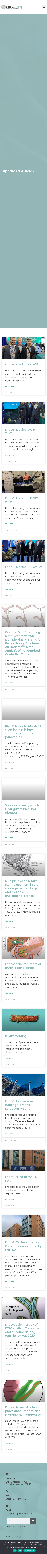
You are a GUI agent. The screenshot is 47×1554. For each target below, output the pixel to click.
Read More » (9, 386)
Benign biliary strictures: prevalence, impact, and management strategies (23, 1411)
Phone (9, 1495)
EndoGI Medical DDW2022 (23, 567)
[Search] (33, 1521)
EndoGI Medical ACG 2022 (20, 431)
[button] (44, 6)
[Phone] (7, 1491)
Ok (15, 1550)
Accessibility (21, 1526)
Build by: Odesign (13, 1536)
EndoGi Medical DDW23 (21, 364)
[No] (44, 1547)
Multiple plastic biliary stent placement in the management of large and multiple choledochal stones (21, 888)
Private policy (10, 1526)
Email (8, 1510)
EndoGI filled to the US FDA (21, 1179)
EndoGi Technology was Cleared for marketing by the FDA (23, 1246)
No (20, 1550)
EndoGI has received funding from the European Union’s (20, 1105)
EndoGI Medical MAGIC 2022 (21, 500)
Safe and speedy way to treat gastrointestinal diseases (22, 809)
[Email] (7, 1506)
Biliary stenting (16, 1036)
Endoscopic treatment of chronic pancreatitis (23, 966)
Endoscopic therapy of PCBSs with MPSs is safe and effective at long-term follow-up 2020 (22, 1330)
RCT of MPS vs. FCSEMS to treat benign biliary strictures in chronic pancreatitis (23, 731)
